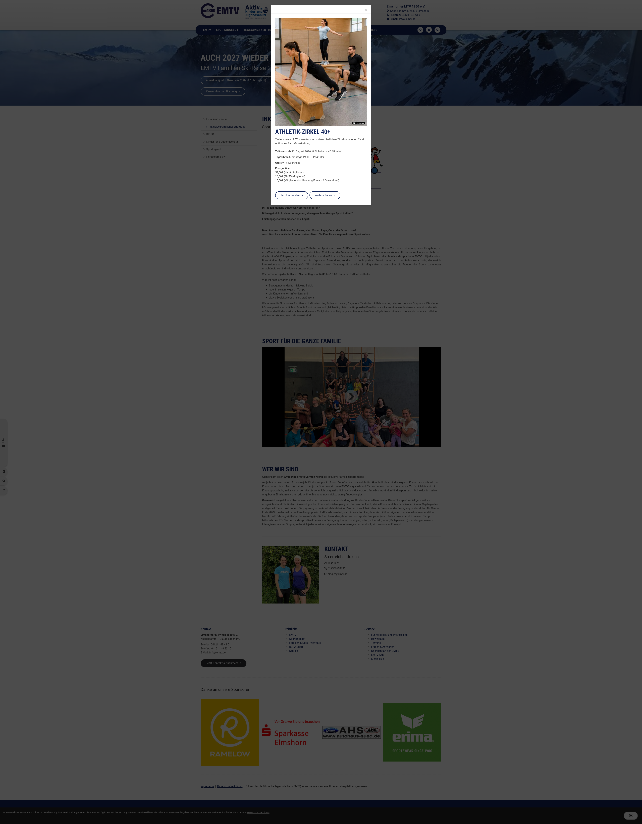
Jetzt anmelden (290, 195)
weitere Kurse (323, 195)
